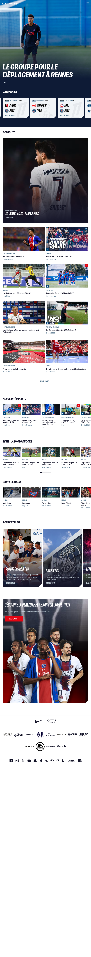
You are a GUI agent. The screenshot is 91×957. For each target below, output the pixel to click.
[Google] (61, 746)
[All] (40, 734)
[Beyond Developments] (7, 734)
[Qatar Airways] (51, 721)
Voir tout (44, 381)
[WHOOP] (61, 734)
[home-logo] (10, 3)
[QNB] (72, 734)
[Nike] (39, 721)
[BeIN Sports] (50, 746)
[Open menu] (87, 3)
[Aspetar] (29, 746)
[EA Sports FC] (40, 746)
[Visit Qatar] (18, 734)
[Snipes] (83, 734)
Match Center (10, 116)
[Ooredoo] (29, 734)
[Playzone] (14, 618)
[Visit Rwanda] (50, 734)
